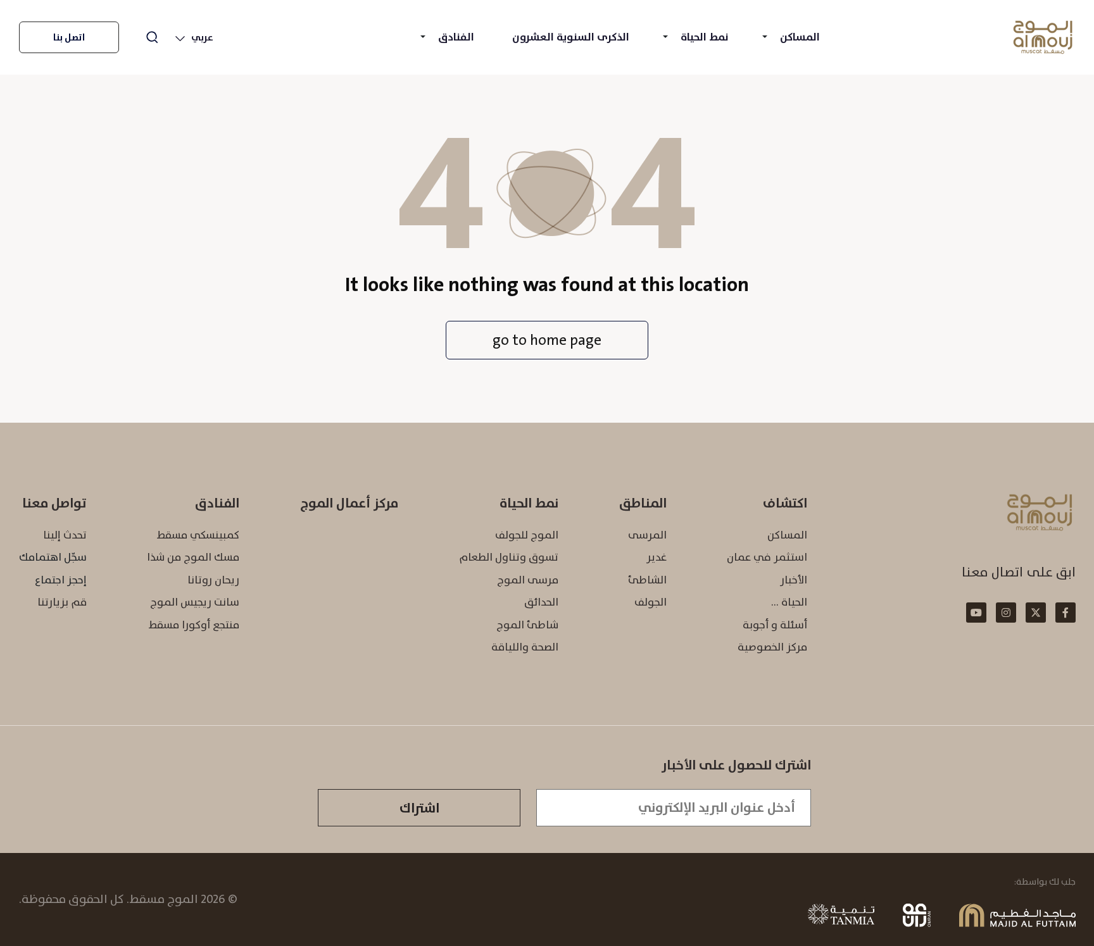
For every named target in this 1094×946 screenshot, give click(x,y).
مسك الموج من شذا (193, 557)
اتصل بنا (69, 37)
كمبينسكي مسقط (197, 535)
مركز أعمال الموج (349, 503)
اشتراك (419, 808)
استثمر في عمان (767, 557)
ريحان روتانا (213, 580)
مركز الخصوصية (772, 647)
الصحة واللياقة (524, 647)
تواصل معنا (54, 503)
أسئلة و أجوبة (775, 625)
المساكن (800, 37)
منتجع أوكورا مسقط (193, 625)
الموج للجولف (526, 535)
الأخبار (793, 580)
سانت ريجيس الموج (194, 602)
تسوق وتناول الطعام (508, 557)
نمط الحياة (705, 37)
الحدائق (541, 602)
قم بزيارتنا (62, 602)
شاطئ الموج (527, 625)
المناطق (643, 503)
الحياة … (789, 602)
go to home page (547, 339)
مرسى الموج (527, 580)
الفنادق (456, 37)
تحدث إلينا (65, 535)
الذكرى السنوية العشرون (570, 37)
